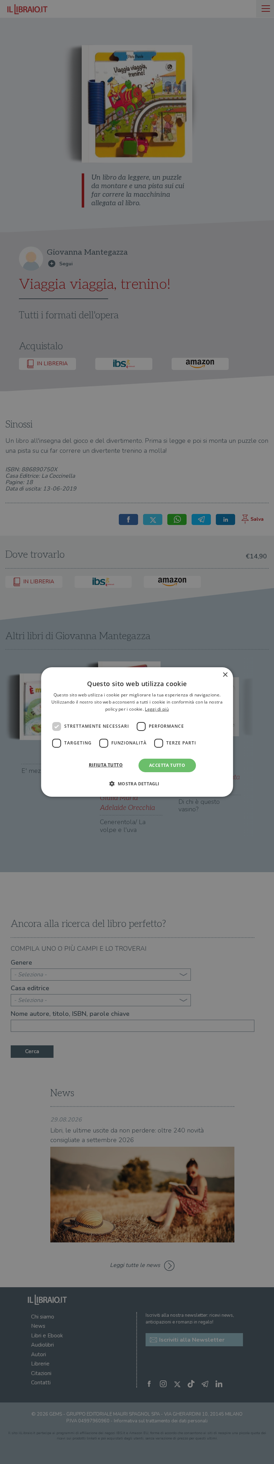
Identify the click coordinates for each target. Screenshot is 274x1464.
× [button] (225, 675)
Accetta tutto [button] (167, 765)
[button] (137, 783)
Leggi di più (157, 709)
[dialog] (137, 732)
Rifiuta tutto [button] (106, 765)
